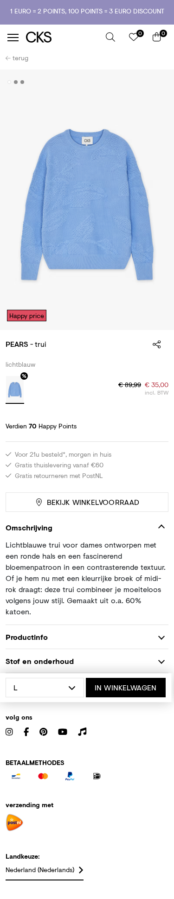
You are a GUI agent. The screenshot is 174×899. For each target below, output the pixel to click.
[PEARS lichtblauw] (15, 390)
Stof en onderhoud (40, 661)
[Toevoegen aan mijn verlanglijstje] (154, 82)
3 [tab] (22, 82)
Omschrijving (29, 527)
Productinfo (27, 636)
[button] (110, 37)
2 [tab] (16, 82)
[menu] (13, 38)
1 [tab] (9, 82)
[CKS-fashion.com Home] (62, 37)
